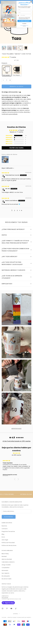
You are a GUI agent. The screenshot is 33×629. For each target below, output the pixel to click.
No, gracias (24, 23)
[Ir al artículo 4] (20, 48)
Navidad (4, 556)
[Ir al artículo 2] (9, 48)
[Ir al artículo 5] (25, 48)
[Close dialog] (31, 2)
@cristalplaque (16, 428)
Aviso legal (5, 540)
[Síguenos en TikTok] (16, 608)
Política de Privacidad (8, 542)
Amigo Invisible (6, 565)
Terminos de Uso (26, 25)
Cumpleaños (5, 567)
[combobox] (19, 15)
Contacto (5, 528)
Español (15, 613)
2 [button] (14, 210)
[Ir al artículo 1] (4, 48)
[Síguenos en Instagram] (2, 608)
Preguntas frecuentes (8, 531)
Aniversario (5, 570)
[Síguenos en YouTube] (11, 608)
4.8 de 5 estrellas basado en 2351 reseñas (17, 441)
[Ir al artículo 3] (15, 48)
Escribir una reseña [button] (17, 148)
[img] (5, 173)
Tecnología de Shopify (24, 617)
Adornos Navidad (7, 559)
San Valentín (5, 573)
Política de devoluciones (9, 545)
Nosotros (4, 526)
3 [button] (17, 210)
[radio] (7, 70)
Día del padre (6, 576)
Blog (3, 534)
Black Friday (5, 553)
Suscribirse (8, 517)
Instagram (5, 597)
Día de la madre (6, 579)
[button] (5, 57)
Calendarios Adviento (8, 562)
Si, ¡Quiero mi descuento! (24, 21)
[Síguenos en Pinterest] (7, 608)
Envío (3, 537)
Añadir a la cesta (16, 86)
